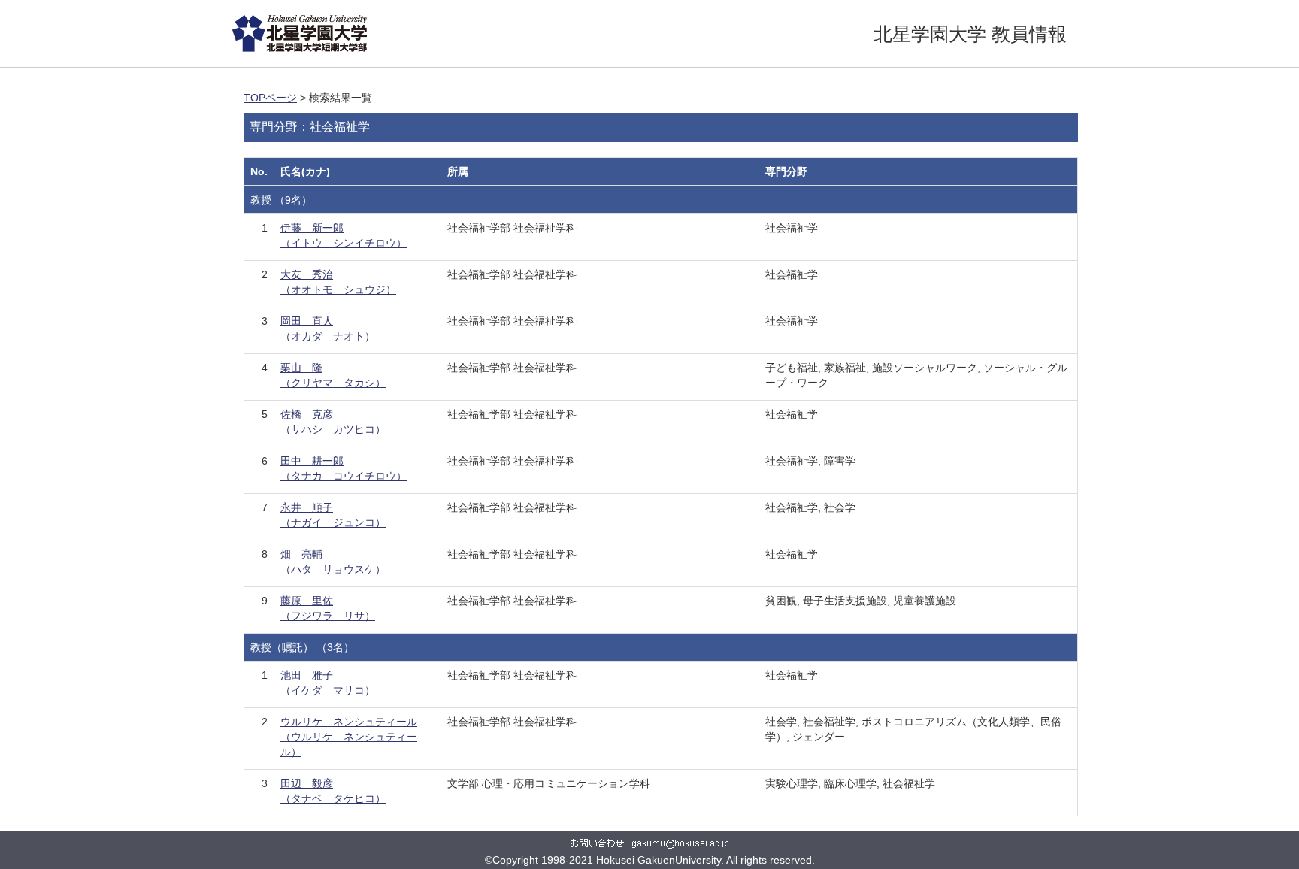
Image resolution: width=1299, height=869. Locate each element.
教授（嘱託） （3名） (302, 647)
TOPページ (270, 98)
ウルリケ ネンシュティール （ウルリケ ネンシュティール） (348, 737)
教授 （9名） (281, 200)
